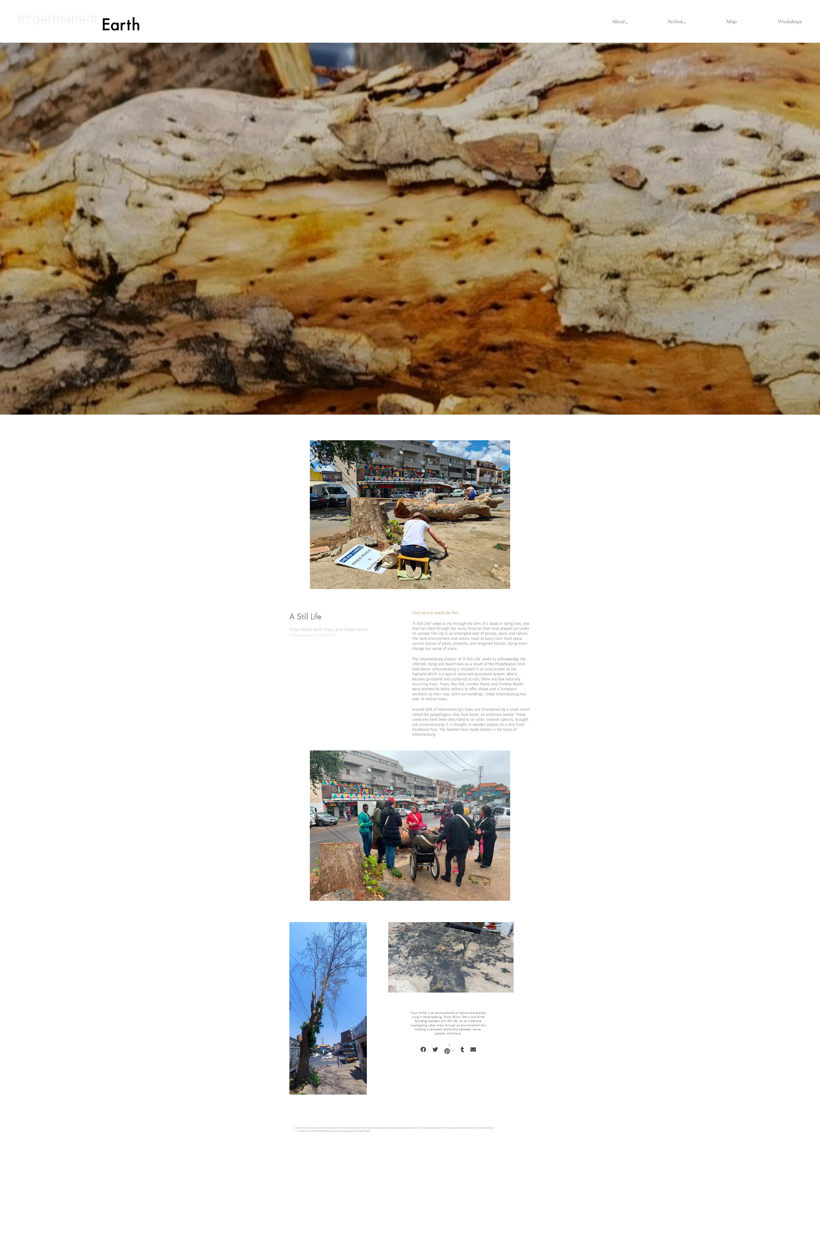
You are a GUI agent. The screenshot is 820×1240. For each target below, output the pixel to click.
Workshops (790, 21)
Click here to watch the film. (435, 613)
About (618, 21)
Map (731, 21)
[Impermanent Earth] (78, 21)
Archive (675, 21)
